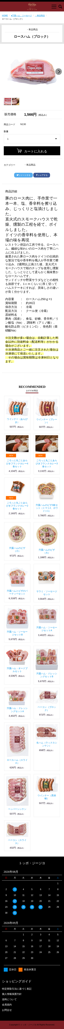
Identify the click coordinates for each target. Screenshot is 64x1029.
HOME (5, 15)
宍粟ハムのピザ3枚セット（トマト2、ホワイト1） (47, 508)
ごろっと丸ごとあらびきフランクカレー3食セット (47, 463)
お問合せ (7, 1010)
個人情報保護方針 (12, 994)
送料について (9, 999)
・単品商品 (40, 15)
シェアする (43, 175)
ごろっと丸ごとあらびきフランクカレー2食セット (17, 505)
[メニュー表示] (54, 6)
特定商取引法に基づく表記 (17, 988)
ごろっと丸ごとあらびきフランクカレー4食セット (17, 463)
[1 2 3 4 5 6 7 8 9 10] (32, 138)
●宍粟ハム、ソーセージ (21, 15)
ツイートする (24, 175)
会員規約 (7, 1004)
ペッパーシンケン (17, 809)
